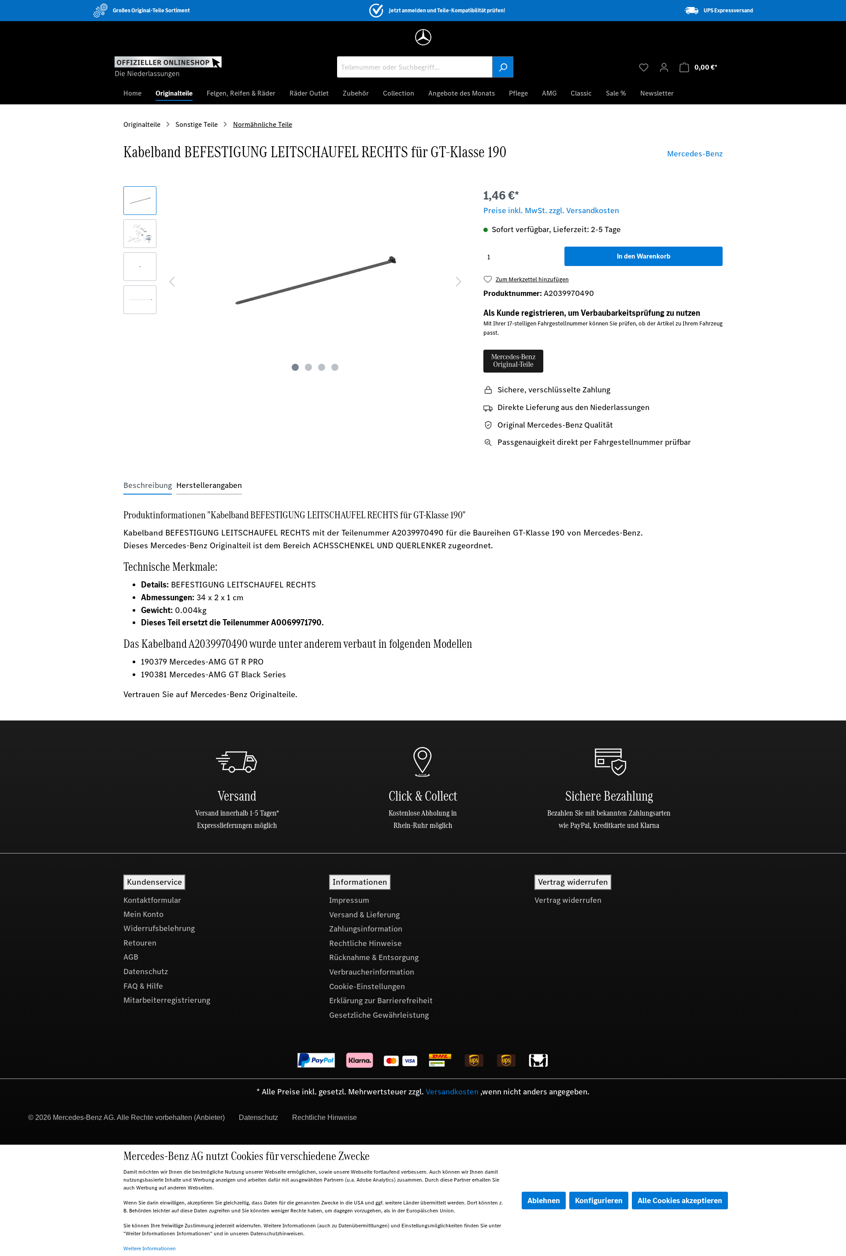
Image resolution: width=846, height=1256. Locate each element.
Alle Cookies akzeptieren (680, 1200)
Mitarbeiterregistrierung (166, 1000)
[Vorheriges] (171, 280)
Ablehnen (543, 1200)
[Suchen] (502, 67)
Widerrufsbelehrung (159, 928)
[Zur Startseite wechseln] (168, 66)
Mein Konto (143, 914)
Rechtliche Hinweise (365, 943)
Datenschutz (145, 971)
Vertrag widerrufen (567, 900)
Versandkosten (452, 1091)
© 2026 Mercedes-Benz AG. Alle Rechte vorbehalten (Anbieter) (126, 1117)
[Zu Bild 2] (308, 367)
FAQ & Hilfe (143, 986)
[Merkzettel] (644, 67)
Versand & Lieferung (364, 914)
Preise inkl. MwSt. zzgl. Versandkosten (551, 210)
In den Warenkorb (644, 256)
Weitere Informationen (149, 1248)
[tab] (147, 485)
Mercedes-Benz (695, 153)
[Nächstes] (458, 280)
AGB (130, 957)
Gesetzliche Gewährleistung (379, 1015)
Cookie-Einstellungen (367, 986)
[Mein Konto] (664, 67)
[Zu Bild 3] (321, 367)
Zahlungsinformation (365, 929)
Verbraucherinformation (371, 972)
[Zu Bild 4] (334, 367)
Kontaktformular (152, 900)
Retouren (139, 943)
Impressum (349, 900)
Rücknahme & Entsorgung (374, 957)
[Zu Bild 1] (295, 367)
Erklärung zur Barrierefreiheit (381, 1000)
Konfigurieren (599, 1200)
